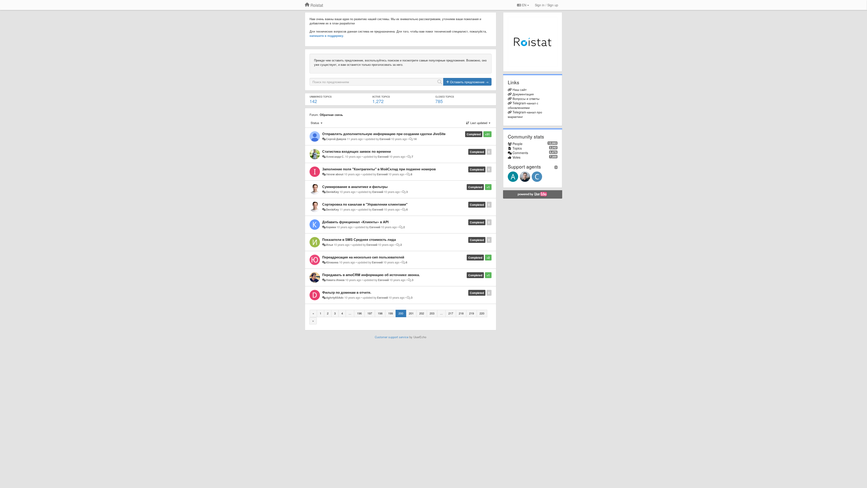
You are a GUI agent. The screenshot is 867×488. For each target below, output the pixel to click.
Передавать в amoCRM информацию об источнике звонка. (371, 274)
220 (482, 313)
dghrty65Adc (335, 298)
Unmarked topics (321, 96)
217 (450, 313)
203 (432, 313)
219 (471, 313)
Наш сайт (520, 89)
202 (421, 313)
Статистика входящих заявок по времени (356, 151)
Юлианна (332, 262)
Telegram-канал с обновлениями (523, 105)
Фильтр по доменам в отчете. (346, 292)
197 (369, 313)
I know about (334, 174)
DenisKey (332, 192)
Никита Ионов (335, 280)
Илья (329, 245)
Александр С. (335, 157)
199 (390, 313)
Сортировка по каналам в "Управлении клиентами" (365, 204)
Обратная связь (331, 115)
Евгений (385, 139)
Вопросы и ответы (526, 98)
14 (415, 139)
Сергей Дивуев (336, 139)
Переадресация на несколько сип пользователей (363, 257)
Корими (331, 227)
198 (380, 313)
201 (411, 313)
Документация (523, 94)
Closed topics (444, 96)
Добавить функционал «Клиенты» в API (355, 221)
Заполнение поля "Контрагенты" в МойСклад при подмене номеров (379, 169)
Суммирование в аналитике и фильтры (355, 186)
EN (524, 5)
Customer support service (391, 337)
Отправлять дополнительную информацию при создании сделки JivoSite (383, 133)
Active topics (381, 96)
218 (461, 313)
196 (359, 313)
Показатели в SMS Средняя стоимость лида (359, 239)
